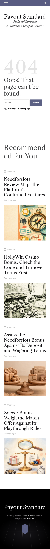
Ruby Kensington (10, 200)
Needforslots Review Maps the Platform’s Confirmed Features (24, 187)
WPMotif (30, 518)
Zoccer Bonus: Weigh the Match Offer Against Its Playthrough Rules (22, 420)
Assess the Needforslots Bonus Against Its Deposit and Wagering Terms (25, 342)
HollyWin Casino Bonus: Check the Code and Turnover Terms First (24, 264)
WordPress (30, 515)
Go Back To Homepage (19, 109)
